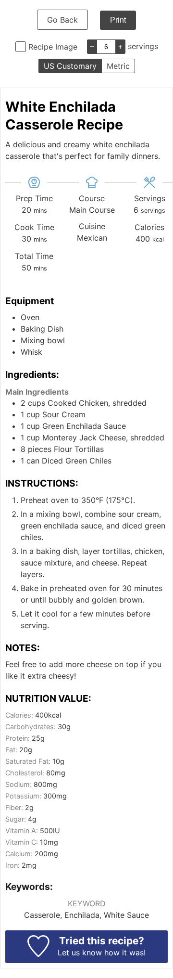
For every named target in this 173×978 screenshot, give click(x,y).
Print (118, 20)
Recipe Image (52, 46)
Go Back (62, 20)
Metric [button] (118, 66)
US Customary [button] (70, 66)
